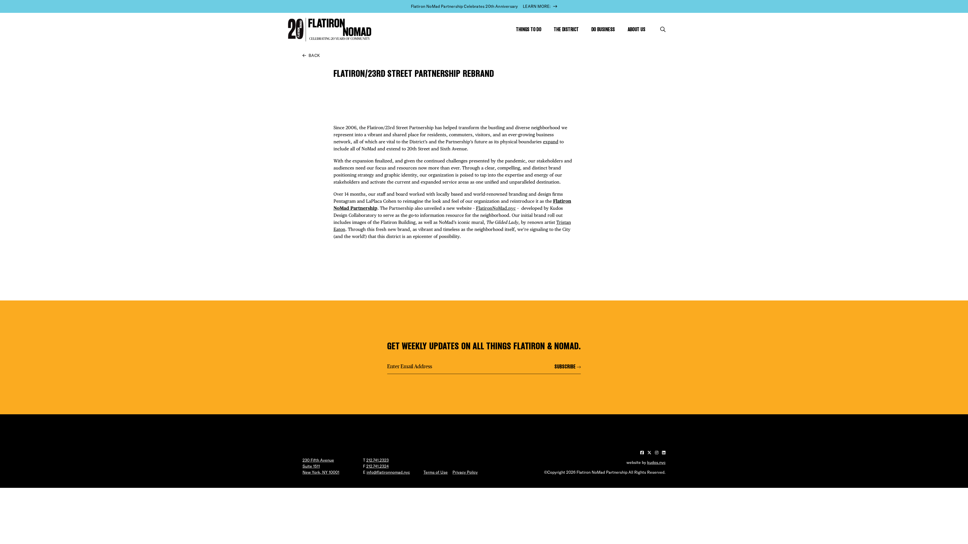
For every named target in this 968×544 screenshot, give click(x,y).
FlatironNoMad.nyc (496, 208)
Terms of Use (436, 472)
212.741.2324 (377, 466)
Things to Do (528, 29)
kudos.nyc (656, 462)
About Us (637, 29)
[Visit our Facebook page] (642, 452)
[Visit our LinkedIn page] (664, 452)
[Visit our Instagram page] (657, 452)
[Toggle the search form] (663, 29)
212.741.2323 (377, 460)
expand (550, 141)
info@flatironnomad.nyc (388, 472)
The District (566, 29)
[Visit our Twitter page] (649, 452)
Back (314, 55)
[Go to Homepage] (328, 29)
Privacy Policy (465, 472)
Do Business (603, 29)
